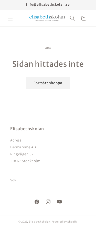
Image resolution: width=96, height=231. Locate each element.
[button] (10, 18)
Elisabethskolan (40, 221)
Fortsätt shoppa (48, 82)
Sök (13, 180)
